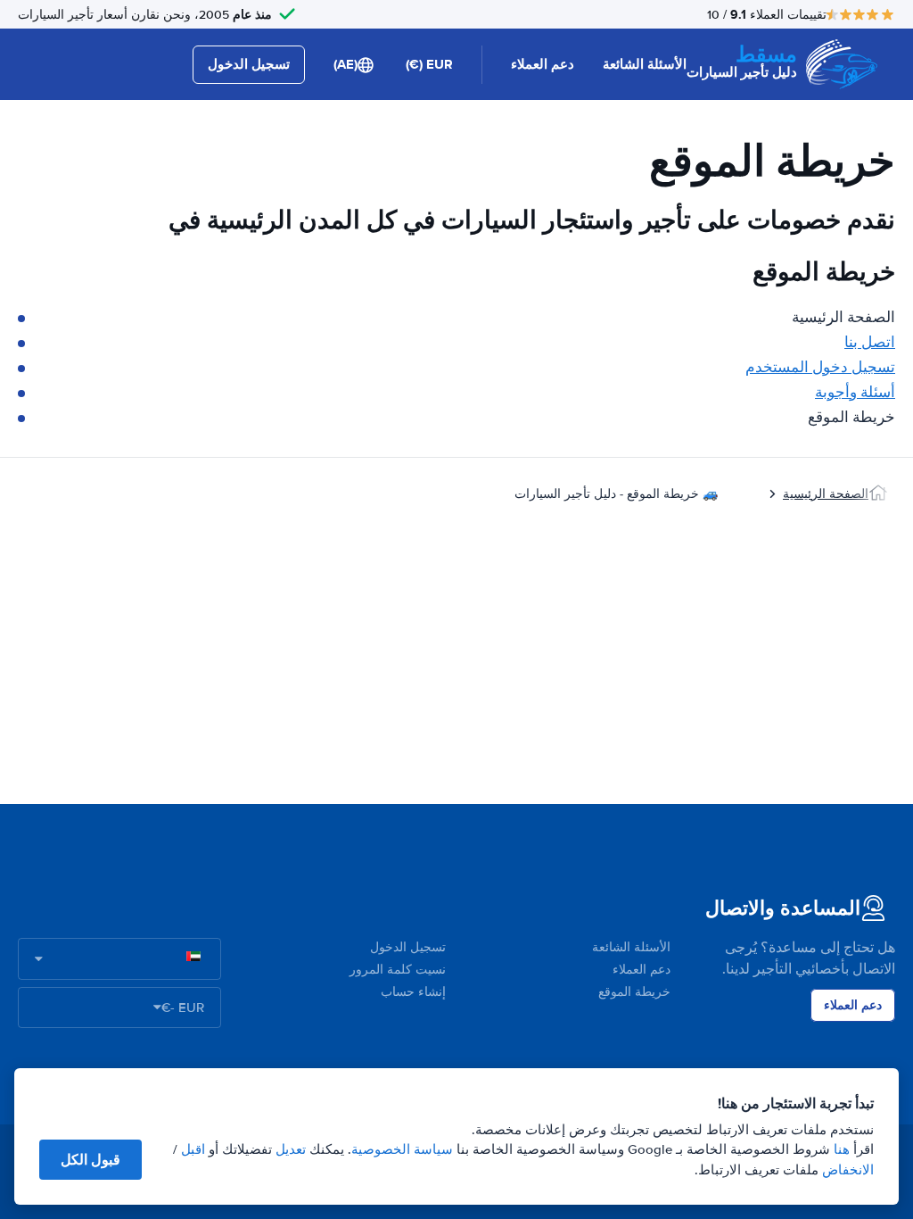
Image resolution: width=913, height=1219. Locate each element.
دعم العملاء (542, 64)
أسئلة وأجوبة (855, 392)
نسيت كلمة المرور (398, 969)
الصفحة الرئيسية (825, 494)
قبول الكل (90, 1159)
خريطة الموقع (634, 991)
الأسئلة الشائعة (645, 64)
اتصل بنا (869, 342)
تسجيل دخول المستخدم (820, 367)
